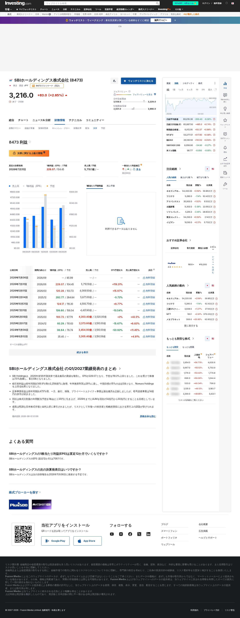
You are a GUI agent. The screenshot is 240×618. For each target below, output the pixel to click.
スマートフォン (169, 530)
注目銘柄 (172, 169)
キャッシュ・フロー (61, 128)
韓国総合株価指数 (174, 129)
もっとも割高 (188, 347)
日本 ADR (98, 14)
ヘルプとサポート (208, 537)
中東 (135, 14)
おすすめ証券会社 (177, 240)
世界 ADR (87, 14)
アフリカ (164, 14)
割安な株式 (176, 14)
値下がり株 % (203, 177)
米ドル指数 (171, 150)
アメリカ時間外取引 (62, 14)
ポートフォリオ (169, 537)
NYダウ (170, 135)
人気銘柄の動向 (176, 285)
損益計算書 (29, 128)
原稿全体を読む (148, 416)
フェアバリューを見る (142, 94)
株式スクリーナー (146, 9)
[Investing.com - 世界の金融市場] (18, 3)
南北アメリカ (111, 14)
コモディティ (188, 83)
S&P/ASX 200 (173, 145)
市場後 (77, 14)
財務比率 (77, 128)
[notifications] (227, 3)
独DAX (170, 140)
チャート (23, 120)
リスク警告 (230, 610)
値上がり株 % (186, 177)
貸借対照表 (43, 128)
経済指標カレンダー (125, 9)
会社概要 (203, 524)
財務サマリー (15, 128)
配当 (87, 128)
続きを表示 (82, 352)
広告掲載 (203, 530)
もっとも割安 (172, 347)
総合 (11, 120)
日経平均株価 (172, 119)
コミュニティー (95, 120)
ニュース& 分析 (41, 120)
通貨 (168, 83)
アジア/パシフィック (148, 14)
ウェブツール (168, 544)
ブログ (164, 524)
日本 (37, 14)
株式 (9, 14)
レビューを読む (213, 264)
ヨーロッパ (125, 14)
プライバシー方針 (211, 610)
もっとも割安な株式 (178, 338)
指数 (176, 83)
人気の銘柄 (171, 177)
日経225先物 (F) (174, 124)
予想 (103, 128)
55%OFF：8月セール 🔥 (185, 3)
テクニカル (75, 120)
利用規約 (194, 610)
